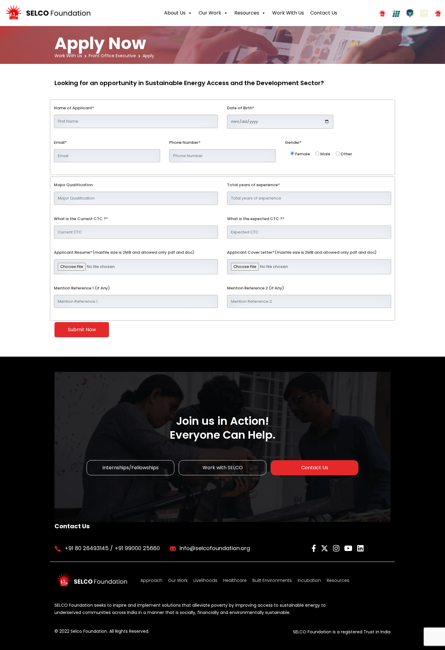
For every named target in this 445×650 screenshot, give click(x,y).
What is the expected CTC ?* (256, 219)
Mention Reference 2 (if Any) (255, 288)
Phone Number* (185, 142)
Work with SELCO (223, 467)
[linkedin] (360, 548)
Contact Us (323, 12)
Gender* (293, 142)
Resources (246, 12)
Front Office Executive (112, 56)
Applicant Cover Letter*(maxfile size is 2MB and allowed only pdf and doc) (302, 252)
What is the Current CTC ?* (81, 219)
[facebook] (315, 548)
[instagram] (337, 548)
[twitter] (325, 548)
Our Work (210, 12)
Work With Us (288, 12)
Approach (151, 580)
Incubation (309, 580)
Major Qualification (73, 185)
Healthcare (235, 580)
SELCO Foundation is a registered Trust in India (342, 632)
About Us (175, 12)
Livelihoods (205, 580)
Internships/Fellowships (130, 467)
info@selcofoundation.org (215, 548)
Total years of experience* (253, 185)
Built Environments (272, 580)
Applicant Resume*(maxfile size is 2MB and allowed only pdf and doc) (124, 252)
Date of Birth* (240, 108)
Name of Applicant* (74, 108)
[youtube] (349, 548)
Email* (60, 142)
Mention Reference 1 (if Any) (82, 288)
